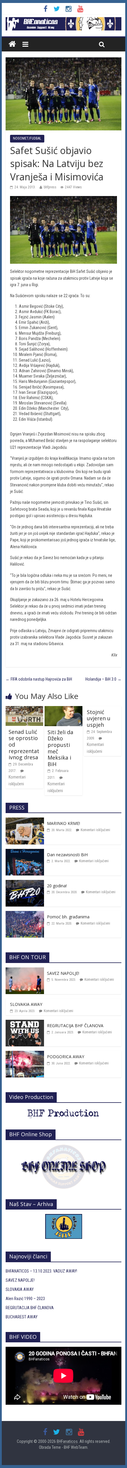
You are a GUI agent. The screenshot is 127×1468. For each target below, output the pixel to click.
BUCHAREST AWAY (22, 1317)
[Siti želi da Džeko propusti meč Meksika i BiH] (63, 709)
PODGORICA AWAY (65, 1056)
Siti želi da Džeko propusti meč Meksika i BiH (60, 748)
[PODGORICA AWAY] (25, 1054)
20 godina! (57, 885)
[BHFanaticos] (63, 20)
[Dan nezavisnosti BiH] (25, 852)
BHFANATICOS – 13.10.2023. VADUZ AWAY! (41, 1271)
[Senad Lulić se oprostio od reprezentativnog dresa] (24, 709)
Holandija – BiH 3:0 (103, 679)
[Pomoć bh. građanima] (25, 914)
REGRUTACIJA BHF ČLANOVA (75, 1025)
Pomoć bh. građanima (68, 917)
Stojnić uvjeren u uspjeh (98, 718)
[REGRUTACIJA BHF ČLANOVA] (25, 1023)
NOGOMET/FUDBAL (27, 138)
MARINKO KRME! (63, 823)
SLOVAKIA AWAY (26, 1004)
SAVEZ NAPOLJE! (63, 973)
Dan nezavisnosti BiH (67, 854)
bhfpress (50, 187)
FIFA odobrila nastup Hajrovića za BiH (39, 679)
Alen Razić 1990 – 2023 (25, 1298)
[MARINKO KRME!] (25, 820)
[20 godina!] (25, 883)
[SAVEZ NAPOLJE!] (25, 970)
